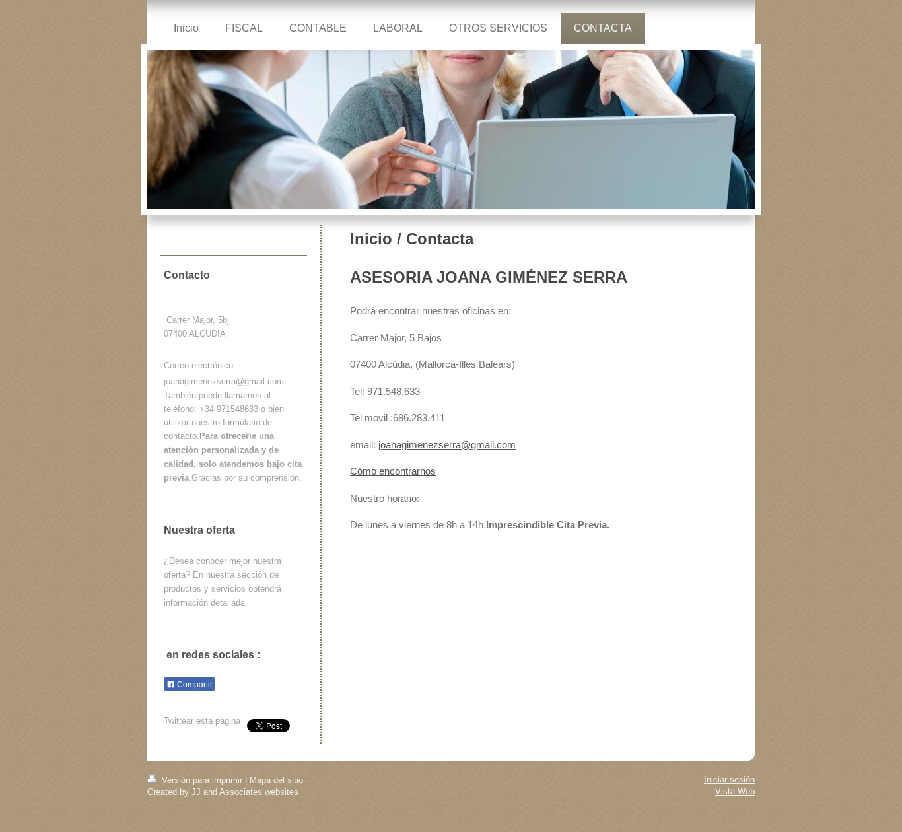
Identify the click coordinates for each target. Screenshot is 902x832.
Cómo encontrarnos (393, 471)
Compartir (194, 684)
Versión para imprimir (202, 780)
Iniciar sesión (729, 779)
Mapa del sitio (276, 780)
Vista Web (735, 791)
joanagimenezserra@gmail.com (447, 444)
